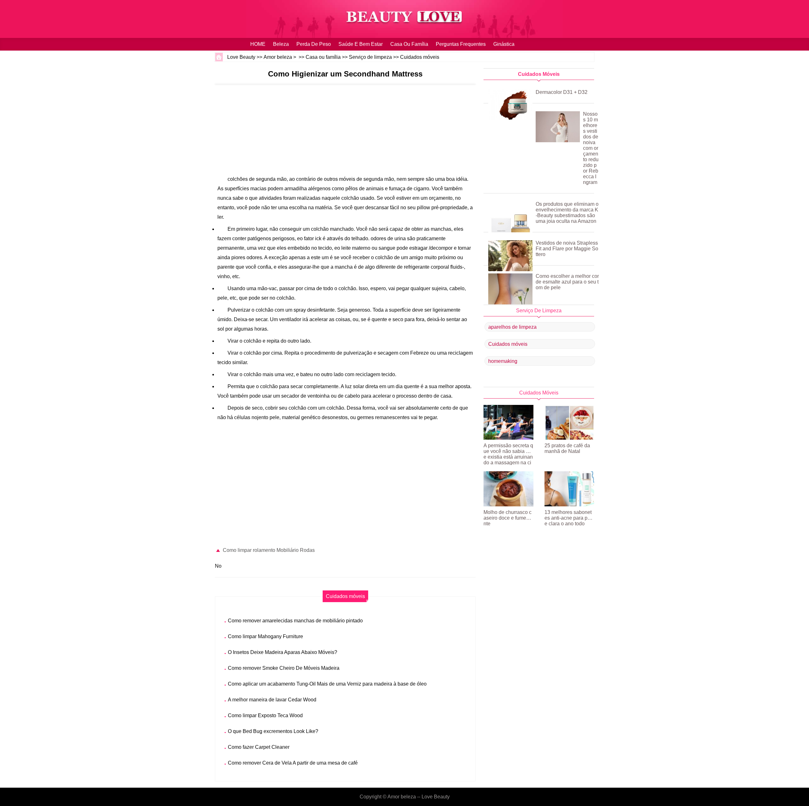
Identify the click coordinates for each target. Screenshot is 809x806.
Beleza (281, 44)
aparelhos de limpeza (512, 327)
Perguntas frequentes (461, 44)
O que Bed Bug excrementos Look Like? (273, 731)
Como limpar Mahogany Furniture (265, 636)
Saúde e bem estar (360, 44)
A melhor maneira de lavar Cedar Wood (272, 699)
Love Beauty (241, 57)
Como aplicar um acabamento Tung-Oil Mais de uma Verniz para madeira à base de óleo (327, 684)
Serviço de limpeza (370, 57)
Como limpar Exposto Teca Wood (265, 715)
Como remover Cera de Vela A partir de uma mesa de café (293, 763)
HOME (257, 44)
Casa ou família (409, 44)
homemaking (502, 361)
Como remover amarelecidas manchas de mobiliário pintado (295, 620)
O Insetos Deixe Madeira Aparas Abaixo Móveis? (282, 652)
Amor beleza (278, 57)
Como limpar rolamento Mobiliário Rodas (269, 550)
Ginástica (503, 44)
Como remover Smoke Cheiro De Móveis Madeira (283, 668)
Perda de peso (313, 44)
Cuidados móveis (419, 57)
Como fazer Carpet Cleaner (258, 747)
